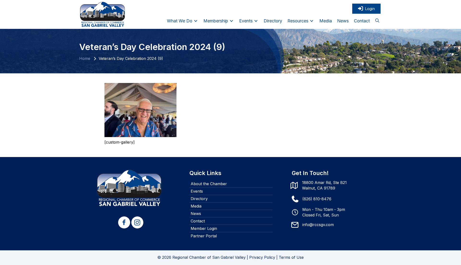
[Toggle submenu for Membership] (231, 21)
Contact (198, 221)
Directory (199, 198)
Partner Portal (204, 235)
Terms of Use (291, 257)
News (196, 213)
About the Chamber (209, 183)
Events (197, 191)
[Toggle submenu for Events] (256, 21)
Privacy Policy (262, 257)
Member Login (204, 228)
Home (84, 58)
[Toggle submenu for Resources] (312, 21)
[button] (377, 20)
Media (196, 206)
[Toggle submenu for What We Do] (196, 21)
